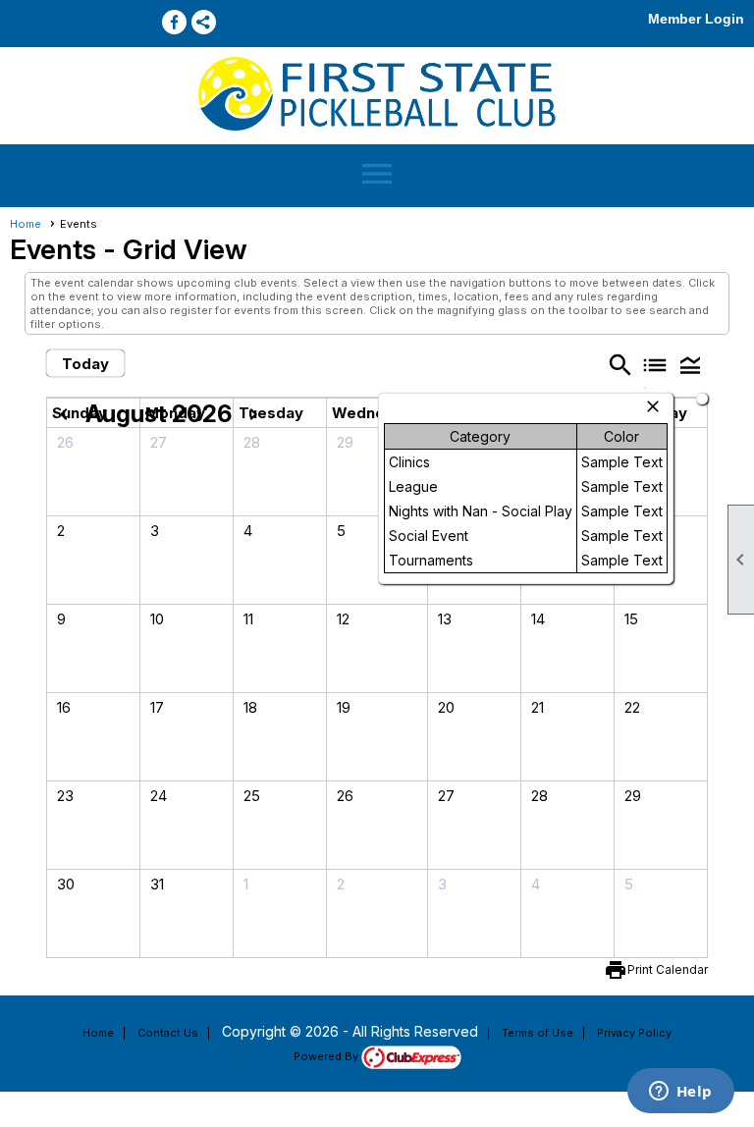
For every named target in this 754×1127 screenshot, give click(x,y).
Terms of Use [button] (537, 1033)
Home (25, 224)
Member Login (696, 19)
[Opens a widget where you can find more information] (680, 1092)
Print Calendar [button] (667, 969)
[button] (690, 364)
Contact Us (167, 1033)
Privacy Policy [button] (634, 1033)
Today (85, 363)
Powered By (327, 1056)
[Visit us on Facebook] (174, 22)
